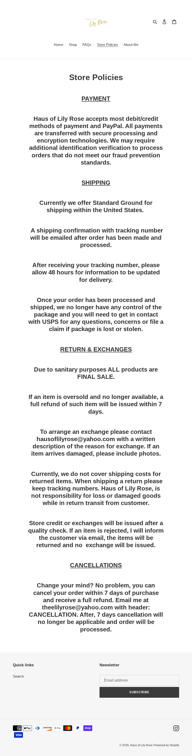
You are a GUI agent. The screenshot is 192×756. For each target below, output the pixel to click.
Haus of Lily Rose (141, 745)
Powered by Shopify (166, 745)
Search (18, 676)
